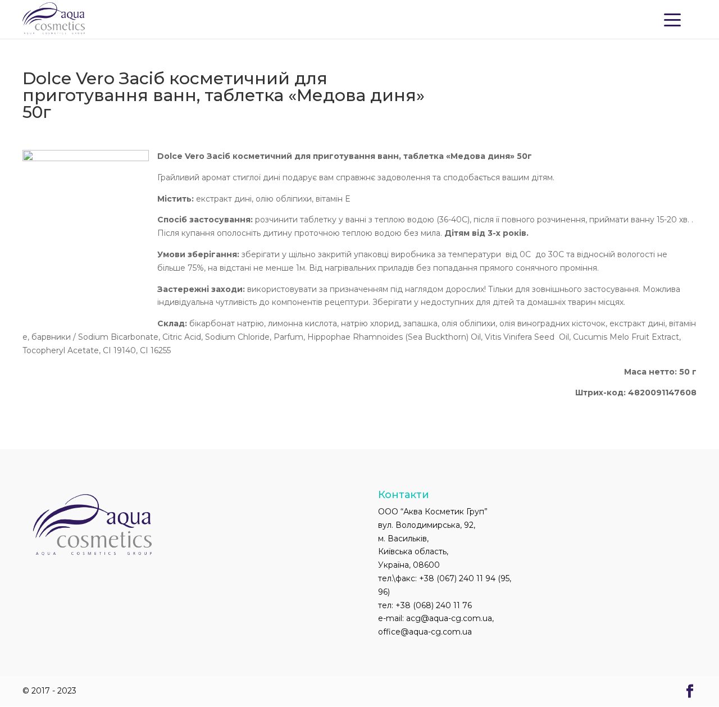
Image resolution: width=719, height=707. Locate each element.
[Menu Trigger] (672, 19)
